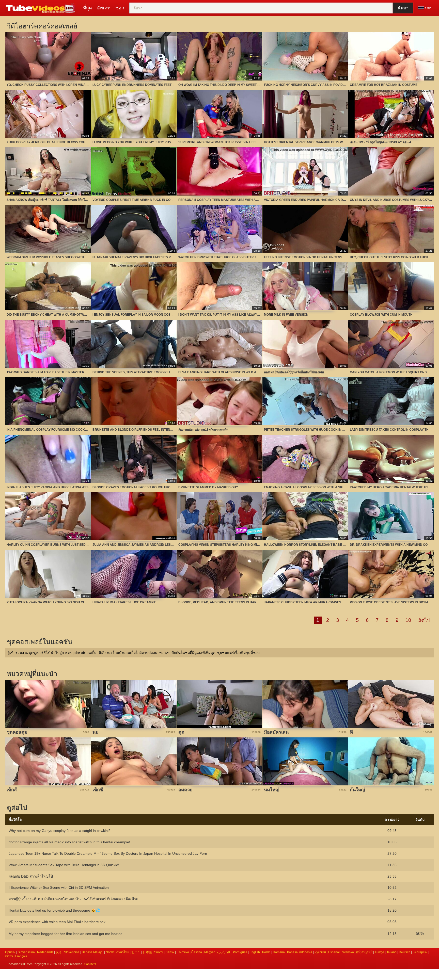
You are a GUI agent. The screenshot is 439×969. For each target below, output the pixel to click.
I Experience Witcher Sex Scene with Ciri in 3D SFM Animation (59, 887)
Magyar (209, 952)
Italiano (391, 952)
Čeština (196, 952)
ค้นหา (403, 8)
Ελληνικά (183, 952)
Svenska (348, 952)
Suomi (158, 952)
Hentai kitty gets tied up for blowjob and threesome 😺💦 (54, 910)
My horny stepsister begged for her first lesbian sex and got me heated (65, 934)
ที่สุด (87, 7)
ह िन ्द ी (364, 952)
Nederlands (45, 952)
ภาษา (428, 8)
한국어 (135, 952)
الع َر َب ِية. (224, 952)
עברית (9, 956)
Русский (320, 952)
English (254, 952)
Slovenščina (26, 952)
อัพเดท (104, 7)
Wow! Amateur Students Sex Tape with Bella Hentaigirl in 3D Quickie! (64, 865)
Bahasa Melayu (92, 952)
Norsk (110, 952)
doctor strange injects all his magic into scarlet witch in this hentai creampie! (69, 842)
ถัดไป (424, 620)
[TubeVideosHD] (41, 8)
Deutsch (404, 952)
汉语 (59, 952)
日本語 (147, 952)
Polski (266, 952)
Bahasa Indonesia (299, 952)
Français (21, 956)
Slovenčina (72, 952)
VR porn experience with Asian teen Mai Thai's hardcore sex (57, 922)
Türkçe (379, 952)
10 (408, 620)
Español (334, 952)
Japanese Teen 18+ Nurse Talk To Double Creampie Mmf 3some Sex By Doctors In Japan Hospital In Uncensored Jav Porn (108, 853)
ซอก (120, 7)
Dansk (169, 952)
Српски (10, 952)
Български (420, 952)
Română (279, 952)
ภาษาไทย (122, 952)
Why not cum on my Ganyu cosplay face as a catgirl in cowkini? (60, 831)
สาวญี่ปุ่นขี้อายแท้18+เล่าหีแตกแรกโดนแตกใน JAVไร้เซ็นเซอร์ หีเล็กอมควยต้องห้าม (73, 899)
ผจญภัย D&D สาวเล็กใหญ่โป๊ (31, 876)
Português (240, 952)
